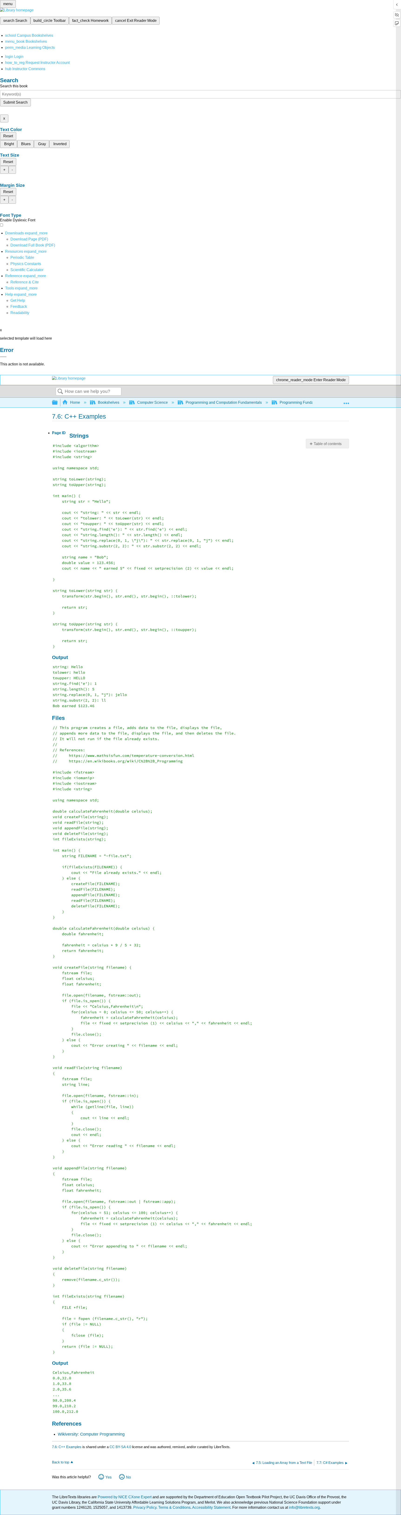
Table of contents (328, 444)
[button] (18, 306)
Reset (8, 136)
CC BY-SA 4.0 (120, 1447)
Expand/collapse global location (346, 401)
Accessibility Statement (211, 1507)
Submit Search (15, 102)
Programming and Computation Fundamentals (224, 402)
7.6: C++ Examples (66, 1447)
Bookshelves (108, 402)
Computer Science (152, 402)
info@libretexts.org (304, 1507)
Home (75, 402)
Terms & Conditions (174, 1507)
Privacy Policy (144, 1507)
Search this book (14, 86)
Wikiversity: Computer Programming (91, 1434)
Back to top (60, 1462)
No (128, 1477)
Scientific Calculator (26, 270)
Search (60, 392)
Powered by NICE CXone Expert (125, 1497)
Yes (108, 1477)
